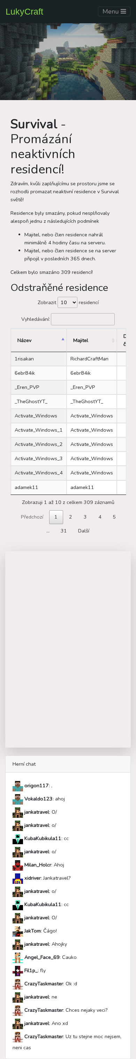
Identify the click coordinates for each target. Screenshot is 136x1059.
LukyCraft (24, 11)
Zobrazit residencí (68, 302)
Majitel (80, 340)
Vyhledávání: (35, 319)
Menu (112, 11)
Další (83, 530)
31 (64, 530)
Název (24, 340)
